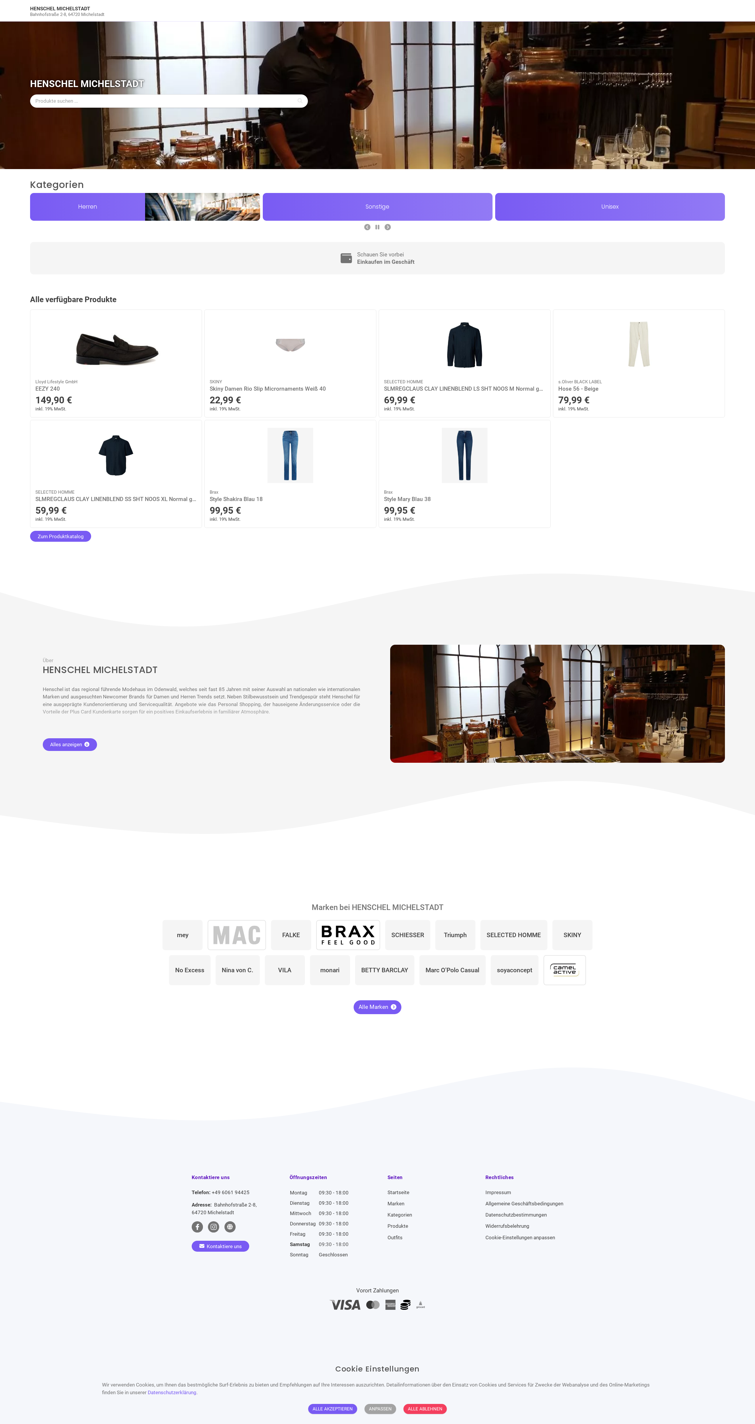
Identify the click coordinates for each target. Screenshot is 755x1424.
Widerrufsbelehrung (507, 1226)
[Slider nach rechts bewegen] (388, 227)
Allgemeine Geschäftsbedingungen (524, 1204)
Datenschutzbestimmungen (516, 1215)
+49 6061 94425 (231, 1192)
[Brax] (348, 935)
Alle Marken (374, 1007)
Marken (396, 1204)
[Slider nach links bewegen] (367, 227)
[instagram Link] (213, 1227)
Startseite (398, 1192)
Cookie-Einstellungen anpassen (520, 1237)
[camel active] (565, 970)
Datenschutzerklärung (172, 1392)
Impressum (498, 1192)
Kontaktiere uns (224, 1246)
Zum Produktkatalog (61, 536)
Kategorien (400, 1215)
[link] (290, 10)
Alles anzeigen (66, 744)
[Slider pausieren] (377, 227)
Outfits (395, 1237)
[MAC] (237, 935)
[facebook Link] (197, 1227)
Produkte (398, 1226)
